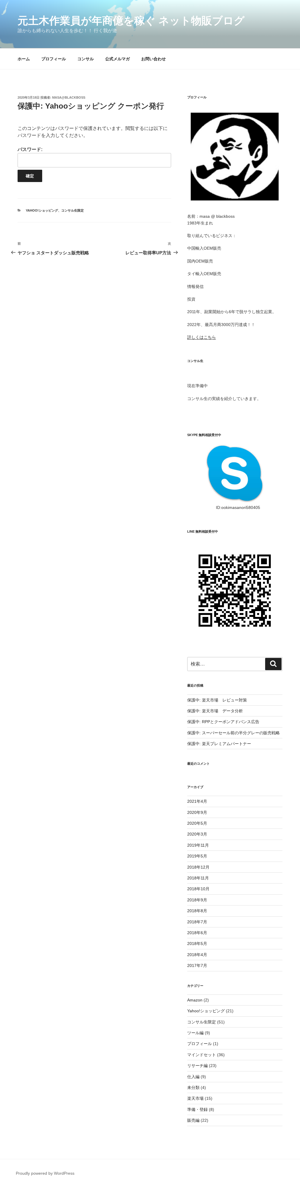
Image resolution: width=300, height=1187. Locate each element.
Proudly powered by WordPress (45, 1173)
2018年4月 (197, 954)
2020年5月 (197, 823)
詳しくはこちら (201, 337)
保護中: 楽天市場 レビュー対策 (217, 700)
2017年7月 (197, 965)
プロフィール (53, 58)
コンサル (85, 58)
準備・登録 (197, 1109)
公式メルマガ (117, 58)
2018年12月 (198, 867)
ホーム (24, 58)
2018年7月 (197, 922)
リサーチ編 (197, 1065)
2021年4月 (197, 801)
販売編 (193, 1120)
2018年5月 (197, 943)
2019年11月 (198, 845)
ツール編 (195, 1032)
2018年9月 (197, 900)
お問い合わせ (153, 58)
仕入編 (193, 1076)
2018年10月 (198, 888)
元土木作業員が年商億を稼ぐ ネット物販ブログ (131, 21)
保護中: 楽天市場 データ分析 (215, 711)
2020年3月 (197, 834)
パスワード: (30, 149)
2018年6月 (197, 932)
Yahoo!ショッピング (42, 210)
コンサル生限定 (72, 210)
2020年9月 (197, 812)
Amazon (194, 1000)
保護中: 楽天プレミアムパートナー (219, 743)
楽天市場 (195, 1098)
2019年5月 (197, 856)
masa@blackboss (68, 97)
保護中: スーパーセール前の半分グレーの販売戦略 (233, 732)
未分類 (193, 1087)
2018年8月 (197, 910)
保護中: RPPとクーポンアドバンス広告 (223, 721)
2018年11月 (198, 878)
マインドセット (201, 1054)
